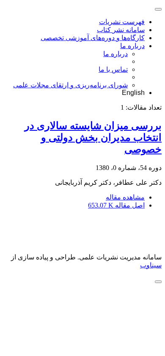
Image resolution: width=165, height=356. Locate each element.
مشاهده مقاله (125, 197)
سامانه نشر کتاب (121, 29)
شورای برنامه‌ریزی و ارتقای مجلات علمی (70, 85)
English (133, 92)
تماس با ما (113, 69)
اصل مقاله (116, 205)
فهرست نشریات (122, 21)
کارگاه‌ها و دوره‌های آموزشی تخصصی (93, 37)
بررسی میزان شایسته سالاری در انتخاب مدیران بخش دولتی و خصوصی (93, 137)
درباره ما (132, 45)
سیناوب (151, 265)
